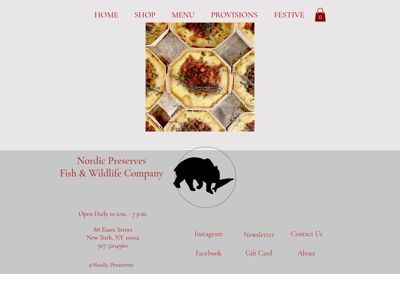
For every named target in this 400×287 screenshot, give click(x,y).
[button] (320, 15)
